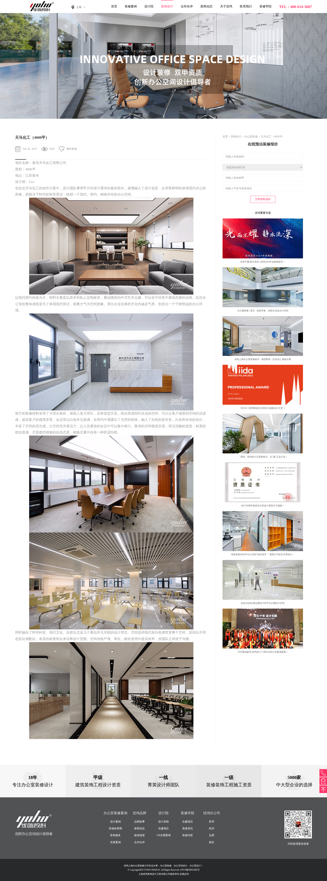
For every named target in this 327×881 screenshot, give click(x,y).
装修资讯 (187, 828)
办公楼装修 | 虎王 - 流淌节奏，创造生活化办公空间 (262, 310)
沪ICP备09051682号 (190, 870)
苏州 (211, 821)
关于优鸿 (226, 6)
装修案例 (131, 6)
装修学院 (265, 6)
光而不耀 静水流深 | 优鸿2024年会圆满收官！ (262, 261)
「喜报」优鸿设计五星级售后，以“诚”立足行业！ (263, 456)
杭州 (211, 828)
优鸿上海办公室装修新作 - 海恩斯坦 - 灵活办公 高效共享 (262, 359)
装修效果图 (115, 828)
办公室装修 (251, 136)
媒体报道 (139, 835)
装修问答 (187, 835)
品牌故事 (139, 821)
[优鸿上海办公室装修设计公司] (39, 6)
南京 (211, 842)
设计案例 (115, 821)
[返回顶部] (323, 789)
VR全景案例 (163, 835)
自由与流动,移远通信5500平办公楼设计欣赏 (263, 603)
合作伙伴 (187, 6)
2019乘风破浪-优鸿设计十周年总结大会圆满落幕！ (262, 652)
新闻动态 (206, 6)
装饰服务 (115, 835)
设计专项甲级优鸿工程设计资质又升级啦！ (262, 505)
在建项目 (163, 828)
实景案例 (115, 842)
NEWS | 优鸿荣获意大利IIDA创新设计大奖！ (263, 408)
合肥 (211, 835)
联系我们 (246, 6)
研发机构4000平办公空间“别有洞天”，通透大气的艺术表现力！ (262, 554)
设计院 (148, 6)
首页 (114, 6)
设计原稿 (163, 821)
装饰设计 (167, 6)
